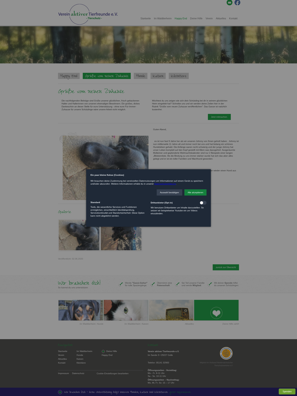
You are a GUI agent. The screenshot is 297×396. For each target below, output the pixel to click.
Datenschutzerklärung (165, 184)
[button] (169, 192)
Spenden (287, 391)
